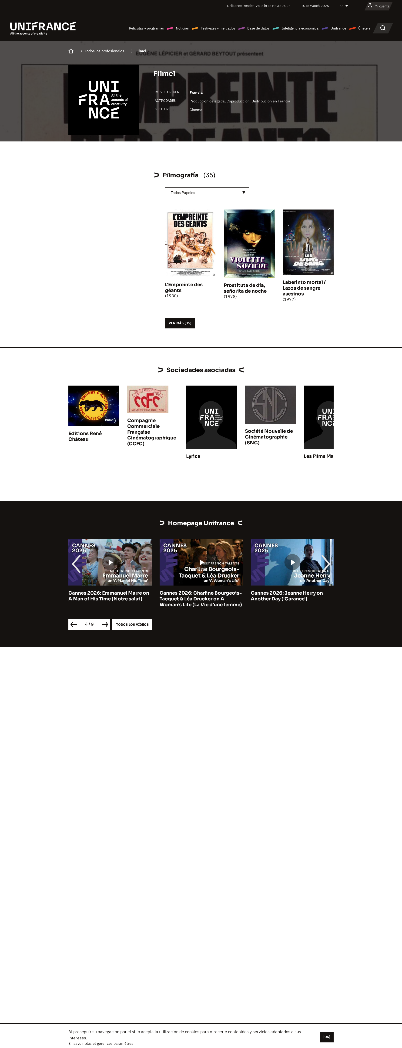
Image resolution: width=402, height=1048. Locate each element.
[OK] (326, 1037)
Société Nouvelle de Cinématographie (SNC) (269, 437)
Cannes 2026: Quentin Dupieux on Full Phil (291, 596)
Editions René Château (85, 436)
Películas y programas (146, 28)
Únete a (364, 28)
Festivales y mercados (218, 28)
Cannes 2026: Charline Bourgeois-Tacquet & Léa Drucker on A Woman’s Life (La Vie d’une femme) (109, 599)
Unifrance (338, 28)
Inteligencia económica (299, 28)
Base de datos (258, 28)
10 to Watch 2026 (315, 5)
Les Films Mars (321, 456)
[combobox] (207, 192)
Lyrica (193, 456)
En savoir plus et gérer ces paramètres (100, 1043)
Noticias (182, 28)
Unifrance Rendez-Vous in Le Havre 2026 (259, 5)
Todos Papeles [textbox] (183, 192)
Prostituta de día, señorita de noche (245, 288)
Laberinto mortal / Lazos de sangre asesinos (304, 288)
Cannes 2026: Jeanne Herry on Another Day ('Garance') (196, 596)
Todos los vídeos (132, 624)
